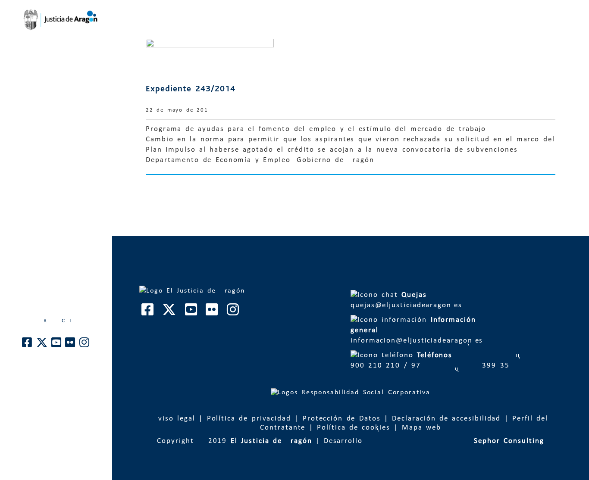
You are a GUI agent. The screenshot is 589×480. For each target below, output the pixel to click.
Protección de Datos (342, 418)
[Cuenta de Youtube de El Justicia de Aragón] (56, 345)
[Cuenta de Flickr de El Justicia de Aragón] (70, 345)
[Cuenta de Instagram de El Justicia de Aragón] (84, 345)
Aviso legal (174, 418)
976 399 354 (460, 365)
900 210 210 (375, 365)
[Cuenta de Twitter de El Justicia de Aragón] (42, 345)
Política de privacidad (249, 418)
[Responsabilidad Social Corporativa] (350, 392)
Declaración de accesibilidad (446, 418)
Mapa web (421, 427)
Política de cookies (353, 427)
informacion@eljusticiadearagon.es (418, 330)
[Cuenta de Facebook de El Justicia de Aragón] (27, 345)
